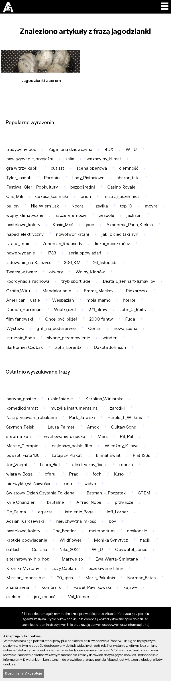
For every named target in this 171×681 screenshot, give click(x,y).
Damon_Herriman (24, 309)
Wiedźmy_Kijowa (121, 445)
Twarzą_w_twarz (21, 271)
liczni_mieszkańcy (112, 243)
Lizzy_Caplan (63, 568)
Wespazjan (63, 300)
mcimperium (102, 530)
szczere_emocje (71, 215)
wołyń (90, 483)
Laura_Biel (50, 464)
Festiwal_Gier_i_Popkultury (32, 187)
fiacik (145, 540)
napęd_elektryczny (25, 234)
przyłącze (124, 502)
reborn (126, 464)
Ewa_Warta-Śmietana (116, 559)
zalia (69, 158)
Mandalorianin (56, 290)
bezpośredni (82, 187)
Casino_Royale (121, 187)
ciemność (128, 168)
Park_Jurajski (82, 417)
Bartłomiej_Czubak (24, 347)
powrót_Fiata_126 (22, 455)
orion (86, 196)
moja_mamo (98, 300)
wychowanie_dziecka (64, 436)
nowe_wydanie (20, 253)
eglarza (45, 511)
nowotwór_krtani (72, 234)
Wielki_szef (65, 309)
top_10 (126, 206)
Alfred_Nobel (89, 502)
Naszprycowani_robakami (31, 417)
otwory (56, 271)
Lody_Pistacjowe (88, 177)
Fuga (130, 319)
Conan (94, 328)
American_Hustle (23, 300)
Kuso (119, 474)
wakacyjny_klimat (104, 158)
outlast (57, 168)
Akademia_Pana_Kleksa (129, 224)
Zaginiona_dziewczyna (70, 149)
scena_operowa (92, 168)
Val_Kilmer (79, 596)
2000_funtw (101, 319)
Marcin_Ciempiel (22, 445)
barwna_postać (21, 398)
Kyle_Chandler (20, 502)
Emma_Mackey (99, 290)
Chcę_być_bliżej (61, 319)
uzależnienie (60, 398)
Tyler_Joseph (19, 177)
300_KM (72, 262)
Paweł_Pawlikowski (92, 587)
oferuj (51, 474)
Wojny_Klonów (90, 271)
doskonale (137, 530)
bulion (12, 206)
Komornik (51, 587)
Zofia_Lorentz (68, 347)
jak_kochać (44, 596)
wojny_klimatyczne (24, 215)
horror (129, 300)
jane (90, 224)
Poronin (52, 177)
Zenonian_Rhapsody (62, 243)
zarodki (117, 408)
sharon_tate (128, 177)
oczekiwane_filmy (105, 568)
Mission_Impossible (25, 577)
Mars (103, 436)
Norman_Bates (141, 577)
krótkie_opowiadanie (26, 540)
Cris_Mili (14, 196)
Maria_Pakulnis (100, 577)
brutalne (55, 502)
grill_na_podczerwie (56, 328)
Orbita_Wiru (18, 290)
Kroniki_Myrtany (22, 568)
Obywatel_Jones (131, 549)
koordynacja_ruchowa (27, 281)
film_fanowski (19, 319)
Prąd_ (74, 474)
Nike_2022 (69, 549)
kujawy (130, 587)
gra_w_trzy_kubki (22, 168)
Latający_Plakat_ (67, 455)
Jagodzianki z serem (41, 80)
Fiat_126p (142, 455)
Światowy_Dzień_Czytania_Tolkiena (40, 493)
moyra (151, 206)
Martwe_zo (72, 559)
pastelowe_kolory (23, 224)
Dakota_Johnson (110, 347)
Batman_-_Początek (106, 493)
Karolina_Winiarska (104, 398)
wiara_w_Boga (19, 474)
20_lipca (65, 577)
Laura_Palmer (61, 427)
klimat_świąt (108, 455)
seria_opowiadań (85, 253)
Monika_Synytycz (111, 540)
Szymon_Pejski (20, 427)
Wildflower (70, 540)
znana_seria (17, 587)
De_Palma (16, 511)
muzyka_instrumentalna (74, 408)
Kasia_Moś (63, 224)
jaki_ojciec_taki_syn (120, 234)
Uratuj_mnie (18, 243)
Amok (93, 427)
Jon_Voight (17, 464)
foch (97, 474)
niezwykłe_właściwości (28, 483)
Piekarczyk (137, 290)
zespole (106, 215)
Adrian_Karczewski (25, 521)
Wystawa (15, 328)
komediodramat (22, 408)
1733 (51, 253)
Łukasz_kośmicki (51, 196)
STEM (144, 493)
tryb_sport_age (75, 281)
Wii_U (131, 149)
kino (67, 483)
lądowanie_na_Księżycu (29, 262)
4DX (109, 149)
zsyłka (102, 206)
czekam (14, 596)
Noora (77, 206)
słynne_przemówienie (68, 337)
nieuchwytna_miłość (76, 521)
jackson (134, 215)
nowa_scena (125, 328)
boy (112, 521)
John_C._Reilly (133, 309)
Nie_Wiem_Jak (45, 206)
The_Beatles (64, 530)
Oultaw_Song (123, 427)
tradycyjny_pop (21, 149)
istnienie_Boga (20, 337)
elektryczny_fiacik (89, 464)
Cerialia (39, 549)
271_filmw (98, 309)
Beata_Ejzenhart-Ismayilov (129, 281)
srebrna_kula (19, 436)
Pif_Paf (126, 436)
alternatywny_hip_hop (27, 559)
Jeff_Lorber (117, 511)
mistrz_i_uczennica (121, 196)
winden (110, 337)
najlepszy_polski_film (72, 445)
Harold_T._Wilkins (124, 417)
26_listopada (105, 262)
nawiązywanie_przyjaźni (29, 158)
